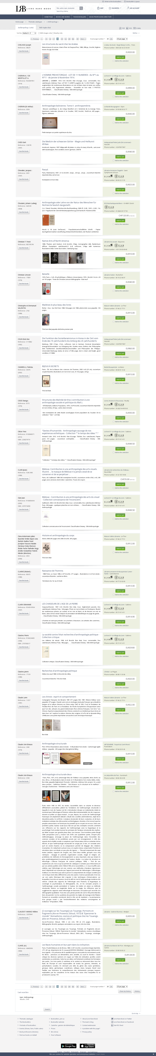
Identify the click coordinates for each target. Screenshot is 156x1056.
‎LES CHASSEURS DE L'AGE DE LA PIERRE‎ (60, 603)
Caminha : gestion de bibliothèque (63, 1025)
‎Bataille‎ (45, 274)
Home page (48, 17)
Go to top (135, 1013)
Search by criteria (62, 11)
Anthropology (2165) (25, 27)
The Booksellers (79, 17)
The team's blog (87, 1022)
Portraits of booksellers (28, 1025)
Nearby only (58, 33)
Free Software (56, 1035)
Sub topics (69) (45, 27)
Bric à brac (54, 1032)
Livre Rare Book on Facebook (123, 1022)
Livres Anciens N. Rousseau (113, 401)
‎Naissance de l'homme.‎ (52, 570)
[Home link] (33, 8)
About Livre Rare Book (90, 1019)
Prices (53, 1028)
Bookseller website (57, 1022)
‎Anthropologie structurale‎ (54, 743)
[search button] (81, 8)
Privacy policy (87, 1032)
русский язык (93, 1052)
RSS (130, 28)
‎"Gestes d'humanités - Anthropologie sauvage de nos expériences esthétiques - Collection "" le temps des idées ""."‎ (70, 432)
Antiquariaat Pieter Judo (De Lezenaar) (117, 142)
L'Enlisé (106, 672)
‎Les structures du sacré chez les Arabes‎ (60, 44)
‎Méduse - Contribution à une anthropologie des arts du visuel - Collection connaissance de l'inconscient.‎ (70, 498)
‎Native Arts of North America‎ (55, 241)
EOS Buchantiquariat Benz (113, 203)
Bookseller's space (133, 1)
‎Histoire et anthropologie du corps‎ (58, 535)
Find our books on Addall (28, 1035)
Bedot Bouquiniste (110, 367)
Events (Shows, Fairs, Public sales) (31, 1028)
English (59, 1052)
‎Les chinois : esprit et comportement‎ (59, 696)
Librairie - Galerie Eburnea (113, 912)
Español (66, 1052)
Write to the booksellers (112, 1)
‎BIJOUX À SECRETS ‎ (50, 366)
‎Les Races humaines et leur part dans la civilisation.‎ (66, 944)
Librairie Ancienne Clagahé (113, 170)
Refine (135, 33)
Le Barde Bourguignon (112, 107)
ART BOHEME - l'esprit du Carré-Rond (117, 744)
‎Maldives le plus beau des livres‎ (56, 305)
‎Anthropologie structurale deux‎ (57, 774)
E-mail (138, 28)
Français (83, 1052)
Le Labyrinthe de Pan (111, 775)
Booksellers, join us (57, 1019)
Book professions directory (100, 17)
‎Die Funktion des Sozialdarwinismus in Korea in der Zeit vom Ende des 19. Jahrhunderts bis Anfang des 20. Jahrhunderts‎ (70, 339)
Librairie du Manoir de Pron (113, 946)
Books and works (63, 17)
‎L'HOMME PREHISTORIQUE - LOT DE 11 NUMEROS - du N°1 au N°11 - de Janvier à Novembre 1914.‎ (70, 76)
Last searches (23, 992)
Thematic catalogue (35, 22)
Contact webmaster (89, 1025)
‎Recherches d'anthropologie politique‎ (59, 670)
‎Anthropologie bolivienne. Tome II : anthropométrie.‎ (66, 105)
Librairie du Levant (110, 242)
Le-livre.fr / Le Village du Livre (114, 76)
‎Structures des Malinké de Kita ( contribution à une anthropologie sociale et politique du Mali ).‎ (66, 401)
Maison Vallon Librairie (112, 306)
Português (74, 1052)
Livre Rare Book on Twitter (122, 1019)
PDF (123, 28)
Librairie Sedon (109, 275)
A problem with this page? (91, 1028)
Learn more (100, 1054)
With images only (46, 33)
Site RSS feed (118, 1025)
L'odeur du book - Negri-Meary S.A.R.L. (117, 45)
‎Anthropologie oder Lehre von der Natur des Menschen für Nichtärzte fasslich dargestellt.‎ (69, 203)
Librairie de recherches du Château (116, 470)
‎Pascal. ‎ (45, 169)
